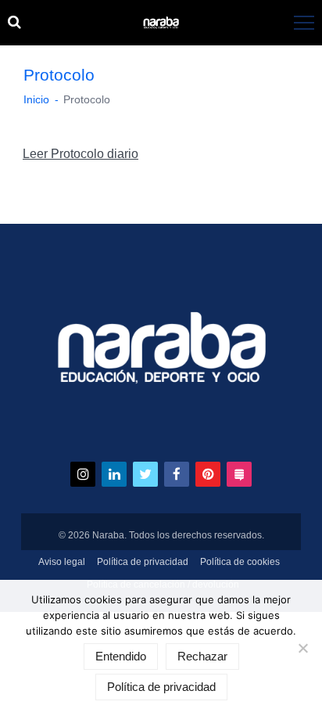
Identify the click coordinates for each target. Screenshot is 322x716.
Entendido (120, 656)
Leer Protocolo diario (80, 153)
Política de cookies (240, 561)
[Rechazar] (302, 648)
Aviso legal (61, 561)
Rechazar (202, 656)
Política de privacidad (142, 561)
